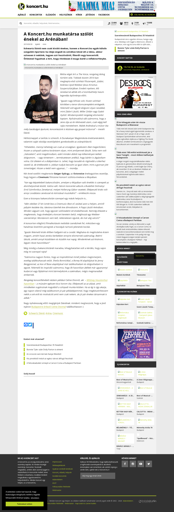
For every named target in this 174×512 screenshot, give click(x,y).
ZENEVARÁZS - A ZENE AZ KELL (125, 396)
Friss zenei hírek (124, 114)
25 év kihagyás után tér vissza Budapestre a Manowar (130, 123)
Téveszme (141, 275)
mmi (44, 44)
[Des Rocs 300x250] (135, 107)
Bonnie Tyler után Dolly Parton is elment (45, 349)
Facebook (104, 14)
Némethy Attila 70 (144, 427)
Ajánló (22, 14)
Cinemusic (58, 313)
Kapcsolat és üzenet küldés (85, 503)
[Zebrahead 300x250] (135, 358)
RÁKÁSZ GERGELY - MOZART (125, 446)
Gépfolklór (120, 285)
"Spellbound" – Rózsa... (146, 438)
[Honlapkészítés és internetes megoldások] (147, 502)
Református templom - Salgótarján (125, 323)
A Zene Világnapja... (145, 380)
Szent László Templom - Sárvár (146, 307)
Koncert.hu (140, 256)
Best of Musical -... (145, 396)
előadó (62, 472)
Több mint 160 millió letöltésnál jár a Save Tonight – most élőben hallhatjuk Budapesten (135, 155)
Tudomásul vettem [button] (24, 504)
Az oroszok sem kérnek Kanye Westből (44, 354)
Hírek (79, 14)
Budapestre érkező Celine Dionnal (48, 306)
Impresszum (57, 462)
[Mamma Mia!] (112, 10)
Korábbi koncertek (59, 476)
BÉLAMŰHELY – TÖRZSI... (125, 427)
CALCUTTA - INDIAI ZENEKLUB (146, 411)
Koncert (55, 472)
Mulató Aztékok (123, 275)
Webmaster (56, 490)
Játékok (90, 14)
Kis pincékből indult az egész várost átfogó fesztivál (50, 358)
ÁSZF (54, 483)
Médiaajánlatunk (58, 465)
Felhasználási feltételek (61, 486)
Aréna (48, 313)
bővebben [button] (35, 498)
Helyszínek (65, 14)
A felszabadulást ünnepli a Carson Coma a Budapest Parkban (54, 363)
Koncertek (35, 14)
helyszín (69, 472)
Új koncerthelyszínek (127, 291)
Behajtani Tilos (143, 285)
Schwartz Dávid (36, 313)
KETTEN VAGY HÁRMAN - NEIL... (125, 411)
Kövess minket (123, 248)
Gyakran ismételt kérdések (62, 469)
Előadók (51, 14)
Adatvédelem (57, 479)
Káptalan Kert (122, 304)
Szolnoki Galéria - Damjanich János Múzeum (146, 323)
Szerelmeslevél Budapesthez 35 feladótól (45, 345)
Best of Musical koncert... (125, 380)
